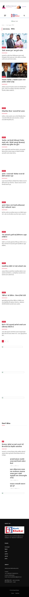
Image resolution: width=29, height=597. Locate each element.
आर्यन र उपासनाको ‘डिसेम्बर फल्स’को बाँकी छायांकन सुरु (13, 175)
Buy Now (17, 593)
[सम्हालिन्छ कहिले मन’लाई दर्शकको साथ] (14, 256)
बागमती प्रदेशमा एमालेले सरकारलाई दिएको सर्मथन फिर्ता (18, 461)
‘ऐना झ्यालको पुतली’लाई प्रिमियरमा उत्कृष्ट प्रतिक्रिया (14, 236)
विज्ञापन (6, 549)
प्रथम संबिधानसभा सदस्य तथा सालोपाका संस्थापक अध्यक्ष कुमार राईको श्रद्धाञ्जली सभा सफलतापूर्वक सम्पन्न (18, 473)
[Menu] (5, 15)
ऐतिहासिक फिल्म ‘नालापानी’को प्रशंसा (13, 111)
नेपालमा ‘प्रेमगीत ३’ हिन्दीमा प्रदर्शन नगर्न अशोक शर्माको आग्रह (13, 81)
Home (12, 593)
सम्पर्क (6, 551)
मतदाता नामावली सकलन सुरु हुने (17, 485)
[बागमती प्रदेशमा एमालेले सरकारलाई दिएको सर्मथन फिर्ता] (5, 460)
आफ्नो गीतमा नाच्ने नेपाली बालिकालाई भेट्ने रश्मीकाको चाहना (13, 206)
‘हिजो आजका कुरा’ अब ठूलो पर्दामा (12, 50)
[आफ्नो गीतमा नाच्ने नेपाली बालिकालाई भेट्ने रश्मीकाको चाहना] (14, 195)
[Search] (24, 15)
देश (2, 441)
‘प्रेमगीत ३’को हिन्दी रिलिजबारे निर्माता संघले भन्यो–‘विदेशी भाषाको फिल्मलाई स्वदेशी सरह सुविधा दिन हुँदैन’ (13, 142)
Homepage (7, 547)
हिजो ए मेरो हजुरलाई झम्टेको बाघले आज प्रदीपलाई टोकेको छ (14, 325)
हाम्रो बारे (6, 556)
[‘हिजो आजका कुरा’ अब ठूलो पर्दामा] (14, 40)
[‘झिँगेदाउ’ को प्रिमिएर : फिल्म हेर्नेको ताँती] (14, 285)
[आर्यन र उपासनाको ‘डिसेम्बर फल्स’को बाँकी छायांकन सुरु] (14, 164)
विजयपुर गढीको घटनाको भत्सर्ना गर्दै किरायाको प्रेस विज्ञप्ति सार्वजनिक (12, 445)
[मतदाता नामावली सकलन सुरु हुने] (5, 485)
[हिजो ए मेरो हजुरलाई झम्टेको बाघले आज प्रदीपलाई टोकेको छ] (14, 315)
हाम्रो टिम (6, 554)
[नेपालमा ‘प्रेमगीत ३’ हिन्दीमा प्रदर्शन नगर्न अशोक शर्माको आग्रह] (14, 70)
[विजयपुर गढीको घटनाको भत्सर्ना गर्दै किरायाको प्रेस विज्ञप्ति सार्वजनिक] (14, 434)
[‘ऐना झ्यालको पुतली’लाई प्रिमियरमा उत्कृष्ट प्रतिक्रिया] (14, 225)
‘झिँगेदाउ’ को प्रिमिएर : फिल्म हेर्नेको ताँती (14, 295)
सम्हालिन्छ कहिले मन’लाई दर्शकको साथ (14, 266)
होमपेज (6, 559)
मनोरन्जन (3, 47)
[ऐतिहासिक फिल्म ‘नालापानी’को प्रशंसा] (14, 101)
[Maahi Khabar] (15, 15)
